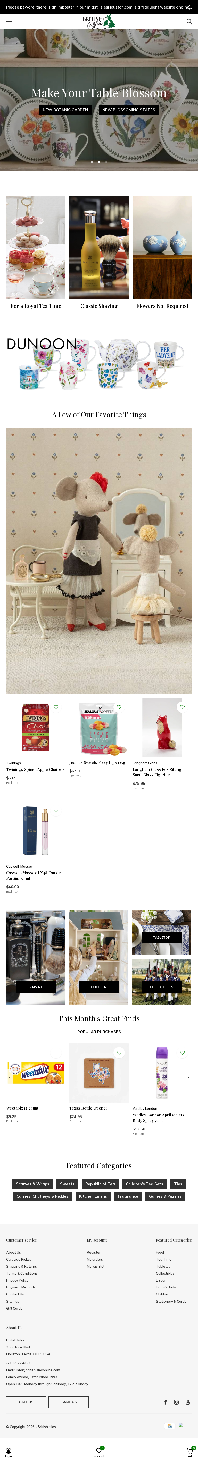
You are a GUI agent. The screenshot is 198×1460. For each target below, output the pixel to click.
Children (162, 1294)
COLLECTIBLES (161, 987)
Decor (161, 1280)
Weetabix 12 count (22, 1108)
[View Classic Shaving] (99, 247)
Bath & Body (166, 1287)
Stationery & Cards (171, 1301)
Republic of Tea (100, 1183)
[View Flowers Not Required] (162, 247)
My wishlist (95, 1266)
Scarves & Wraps (32, 1183)
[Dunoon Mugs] (99, 364)
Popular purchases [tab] (99, 1031)
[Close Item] (188, 7)
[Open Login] (56, 707)
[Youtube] (188, 1402)
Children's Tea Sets (144, 1183)
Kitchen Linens (93, 1196)
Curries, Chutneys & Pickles (42, 1196)
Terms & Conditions (22, 1273)
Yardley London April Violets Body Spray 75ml (158, 1117)
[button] (10, 21)
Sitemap (13, 1301)
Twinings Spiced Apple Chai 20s (35, 769)
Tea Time (163, 1259)
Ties (178, 1183)
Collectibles (165, 1273)
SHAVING (36, 987)
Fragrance (128, 1196)
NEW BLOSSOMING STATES (128, 109)
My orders (95, 1259)
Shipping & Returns (21, 1266)
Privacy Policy (17, 1280)
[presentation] (9, 1078)
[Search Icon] (189, 21)
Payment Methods (21, 1287)
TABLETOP (161, 937)
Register (94, 1252)
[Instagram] (176, 1402)
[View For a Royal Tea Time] (35, 247)
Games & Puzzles (165, 1196)
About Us (13, 1252)
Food (160, 1252)
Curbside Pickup (19, 1259)
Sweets (67, 1183)
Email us (68, 1402)
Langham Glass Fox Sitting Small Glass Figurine (157, 772)
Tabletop (163, 1266)
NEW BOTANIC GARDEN (65, 109)
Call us (26, 1402)
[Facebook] (165, 1402)
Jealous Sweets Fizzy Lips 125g (97, 762)
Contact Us (15, 1294)
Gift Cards (14, 1308)
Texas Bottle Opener (88, 1108)
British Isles (47, 1427)
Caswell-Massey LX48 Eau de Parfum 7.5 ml (33, 875)
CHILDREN (98, 987)
